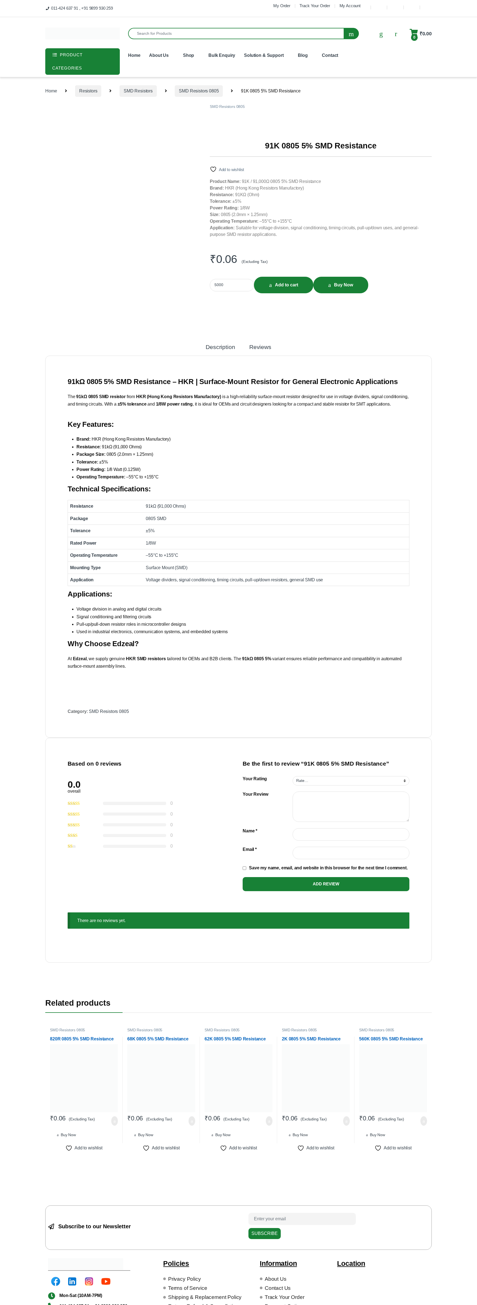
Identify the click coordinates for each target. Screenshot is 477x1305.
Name (250, 831)
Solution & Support (263, 55)
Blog (303, 55)
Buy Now (350, 285)
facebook (378, 5)
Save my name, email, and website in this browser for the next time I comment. (328, 867)
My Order (281, 6)
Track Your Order (315, 6)
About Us (159, 55)
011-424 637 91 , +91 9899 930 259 (82, 8)
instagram (411, 5)
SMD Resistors (138, 91)
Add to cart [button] (113, 1121)
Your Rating (255, 778)
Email (250, 849)
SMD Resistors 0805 (199, 91)
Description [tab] (220, 347)
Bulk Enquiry (221, 55)
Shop (188, 55)
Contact (330, 55)
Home (134, 55)
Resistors (88, 91)
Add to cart (289, 285)
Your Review (255, 794)
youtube (428, 5)
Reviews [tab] (260, 347)
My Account (350, 6)
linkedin (395, 5)
